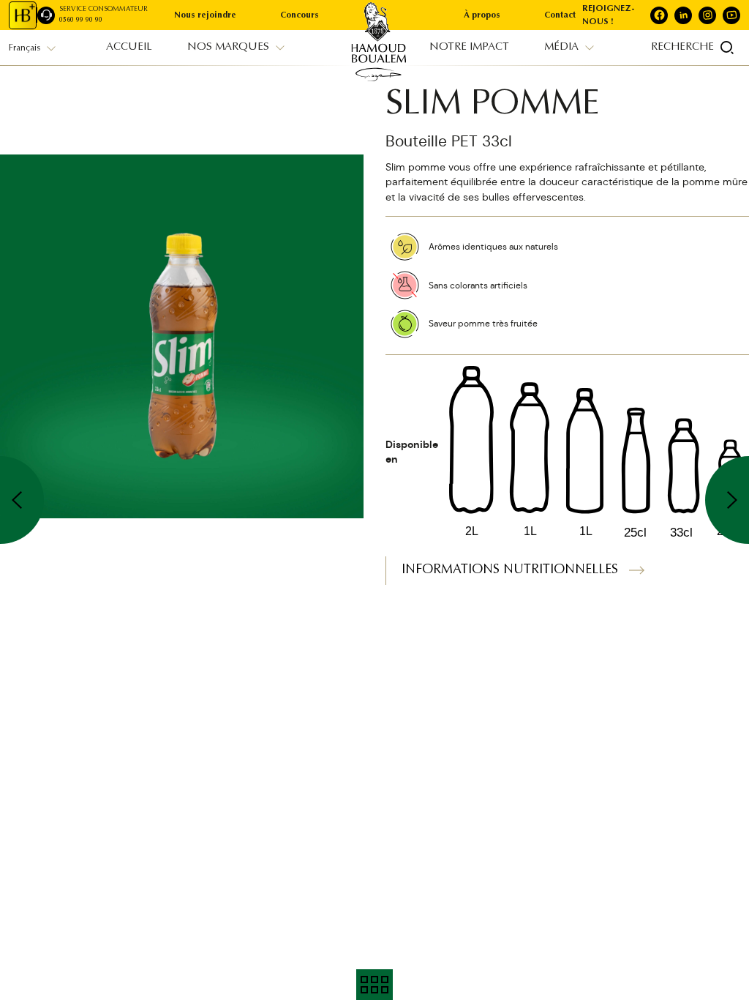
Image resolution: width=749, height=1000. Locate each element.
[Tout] (374, 984)
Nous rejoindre (205, 15)
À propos (482, 15)
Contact (560, 15)
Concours (299, 15)
